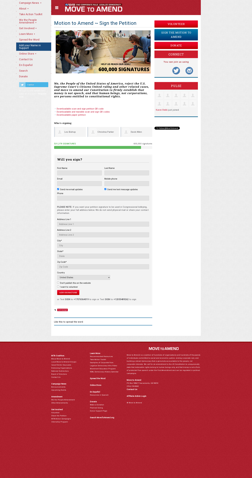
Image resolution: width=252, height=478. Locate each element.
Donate (23, 76)
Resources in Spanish (99, 395)
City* (59, 241)
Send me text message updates (122, 189)
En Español (26, 65)
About (23, 8)
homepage (62, 310)
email (37, 90)
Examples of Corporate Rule (101, 363)
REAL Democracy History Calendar (104, 372)
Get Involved (27, 28)
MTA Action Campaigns (61, 419)
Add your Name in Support (30, 46)
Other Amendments (59, 403)
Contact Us (26, 59)
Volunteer (176, 24)
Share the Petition (58, 416)
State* (60, 251)
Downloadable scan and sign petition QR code (80, 108)
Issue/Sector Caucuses (61, 365)
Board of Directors (59, 374)
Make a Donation (97, 405)
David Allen (136, 132)
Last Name (109, 168)
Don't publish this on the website (75, 283)
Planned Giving (96, 408)
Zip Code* (62, 262)
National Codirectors (60, 371)
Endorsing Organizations (61, 368)
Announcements (58, 387)
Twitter (30, 84)
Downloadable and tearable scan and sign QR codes (83, 111)
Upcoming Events (58, 390)
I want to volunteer (69, 287)
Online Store (27, 53)
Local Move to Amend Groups (63, 362)
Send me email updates (71, 189)
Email (59, 179)
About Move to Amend (60, 359)
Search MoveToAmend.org (102, 417)
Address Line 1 (64, 219)
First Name (62, 168)
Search (23, 70)
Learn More (26, 33)
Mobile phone (110, 179)
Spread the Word (29, 39)
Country (61, 272)
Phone (60, 193)
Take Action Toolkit (30, 14)
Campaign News (29, 2)
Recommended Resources (101, 356)
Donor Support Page (98, 411)
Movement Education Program (103, 369)
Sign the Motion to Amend (176, 35)
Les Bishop (70, 132)
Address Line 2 (64, 230)
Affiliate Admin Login (136, 396)
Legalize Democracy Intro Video (103, 366)
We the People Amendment (28, 21)
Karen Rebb (162, 110)
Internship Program (59, 422)
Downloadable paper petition (71, 115)
